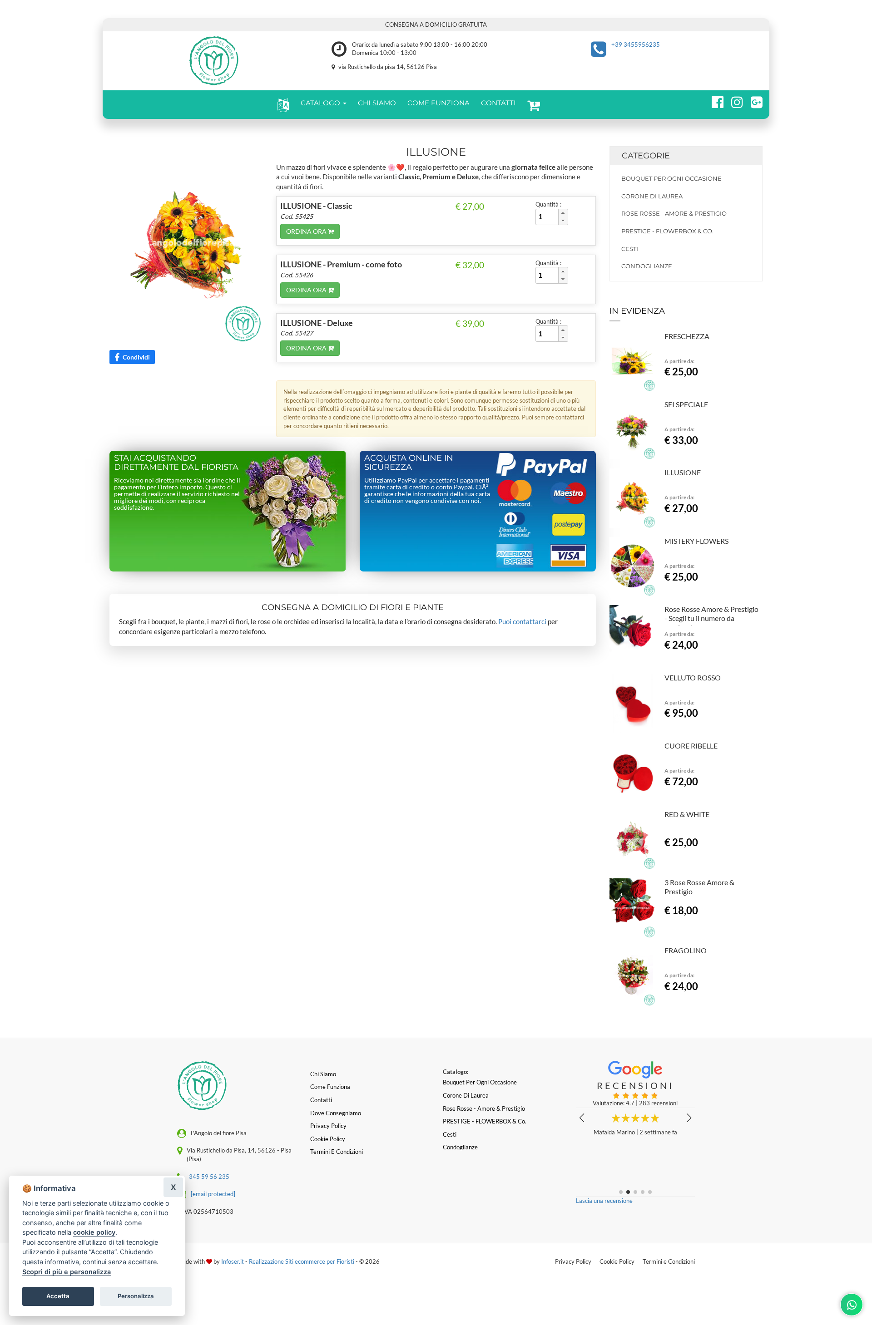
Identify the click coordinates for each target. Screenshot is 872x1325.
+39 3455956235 (635, 44)
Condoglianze (646, 266)
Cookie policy (327, 1139)
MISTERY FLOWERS (696, 541)
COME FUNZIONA (438, 103)
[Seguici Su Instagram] (733, 100)
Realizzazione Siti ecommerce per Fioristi (302, 1261)
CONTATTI (498, 103)
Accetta (57, 1296)
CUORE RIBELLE (691, 745)
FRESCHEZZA (686, 336)
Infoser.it (232, 1261)
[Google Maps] (753, 100)
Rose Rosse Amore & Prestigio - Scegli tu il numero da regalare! (711, 618)
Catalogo (321, 103)
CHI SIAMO (377, 103)
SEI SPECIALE (686, 404)
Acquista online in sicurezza (408, 462)
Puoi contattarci (522, 621)
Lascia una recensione (604, 1200)
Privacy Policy (573, 1261)
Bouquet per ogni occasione (671, 178)
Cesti (629, 248)
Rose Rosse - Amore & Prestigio (674, 213)
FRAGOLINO (685, 950)
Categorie (646, 156)
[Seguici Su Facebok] (713, 100)
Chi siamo (323, 1074)
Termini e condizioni (336, 1151)
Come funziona (330, 1086)
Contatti (321, 1099)
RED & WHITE (686, 814)
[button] (281, 104)
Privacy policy (328, 1125)
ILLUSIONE (682, 472)
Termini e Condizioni (669, 1261)
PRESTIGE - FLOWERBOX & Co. (667, 231)
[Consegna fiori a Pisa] (213, 61)
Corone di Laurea (652, 196)
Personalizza (136, 1296)
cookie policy (94, 1232)
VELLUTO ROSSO (692, 677)
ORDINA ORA (307, 231)
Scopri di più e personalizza (66, 1272)
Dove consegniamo (335, 1113)
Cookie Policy (617, 1261)
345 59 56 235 (209, 1176)
